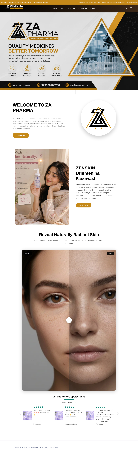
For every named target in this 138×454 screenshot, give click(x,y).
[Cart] (131, 8)
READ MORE (83, 205)
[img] (69, 399)
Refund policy (54, 447)
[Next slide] (73, 92)
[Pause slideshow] (77, 92)
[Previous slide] (60, 92)
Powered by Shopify (32, 447)
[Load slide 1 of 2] (65, 91)
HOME (55, 8)
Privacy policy (44, 447)
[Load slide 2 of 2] (68, 91)
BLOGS (92, 8)
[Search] (126, 8)
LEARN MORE (21, 135)
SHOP (62, 8)
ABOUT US (71, 8)
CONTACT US (82, 8)
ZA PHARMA (23, 447)
